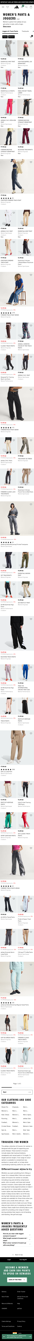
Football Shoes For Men (15, 1126)
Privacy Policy (21, 1321)
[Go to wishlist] (7, 7)
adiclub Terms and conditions (22, 1297)
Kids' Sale (26, 1130)
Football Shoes (4, 1123)
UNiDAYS (4, 1308)
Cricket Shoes (6, 1126)
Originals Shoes (15, 1107)
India (19, 1333)
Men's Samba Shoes (16, 1134)
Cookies (19, 1326)
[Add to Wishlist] (13, 43)
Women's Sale (27, 1126)
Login (9, 1259)
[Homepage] (16, 7)
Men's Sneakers (15, 1111)
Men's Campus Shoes (26, 1107)
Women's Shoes (5, 1111)
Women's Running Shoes (15, 1123)
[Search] (26, 7)
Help (18, 1303)
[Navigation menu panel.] (3, 7)
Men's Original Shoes (15, 1130)
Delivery (4, 1291)
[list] (17, 31)
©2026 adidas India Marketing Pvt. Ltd (17, 1338)
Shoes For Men (5, 1107)
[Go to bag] (31, 7)
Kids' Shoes (5, 1115)
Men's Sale (26, 1122)
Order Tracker (21, 1291)
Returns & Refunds (7, 1303)
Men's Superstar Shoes (26, 1111)
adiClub (19, 1308)
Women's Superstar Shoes (26, 1134)
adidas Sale (27, 1118)
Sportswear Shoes (5, 1134)
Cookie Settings (6, 1321)
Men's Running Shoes (15, 1119)
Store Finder (5, 1296)
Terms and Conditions (8, 1326)
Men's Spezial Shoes (27, 1115)
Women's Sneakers (15, 1115)
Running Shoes (4, 1119)
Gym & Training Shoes (4, 1130)
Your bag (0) (23, 1259)
